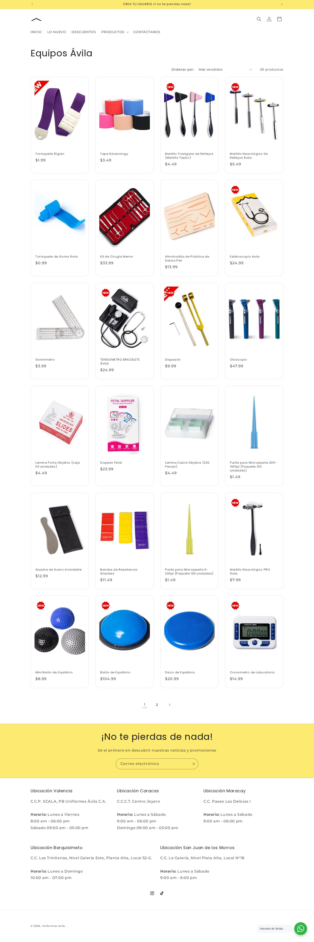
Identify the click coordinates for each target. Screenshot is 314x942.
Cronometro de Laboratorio (252, 673)
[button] (114, 32)
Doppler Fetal (111, 463)
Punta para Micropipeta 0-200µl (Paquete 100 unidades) (189, 572)
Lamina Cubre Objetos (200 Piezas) (187, 465)
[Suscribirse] (193, 763)
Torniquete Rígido (49, 154)
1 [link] (145, 704)
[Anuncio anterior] (32, 4)
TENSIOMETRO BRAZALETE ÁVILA (120, 362)
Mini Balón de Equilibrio (54, 673)
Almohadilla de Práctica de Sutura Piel (187, 259)
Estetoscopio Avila (245, 257)
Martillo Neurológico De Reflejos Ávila (249, 156)
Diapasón (173, 360)
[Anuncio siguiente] (282, 4)
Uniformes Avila (53, 926)
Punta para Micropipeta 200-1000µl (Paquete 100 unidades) (253, 467)
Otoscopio (238, 360)
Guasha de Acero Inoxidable (58, 570)
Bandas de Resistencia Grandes (118, 572)
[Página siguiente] (169, 705)
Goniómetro (45, 360)
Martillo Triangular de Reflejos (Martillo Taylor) (189, 156)
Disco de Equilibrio (180, 673)
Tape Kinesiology (114, 154)
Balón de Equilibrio (115, 673)
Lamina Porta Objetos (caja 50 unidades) (57, 465)
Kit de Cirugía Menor (116, 257)
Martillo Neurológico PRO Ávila (250, 572)
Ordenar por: (182, 69)
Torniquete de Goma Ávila (56, 257)
